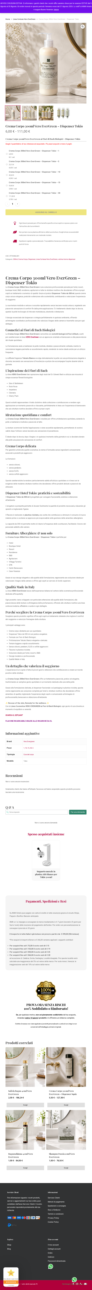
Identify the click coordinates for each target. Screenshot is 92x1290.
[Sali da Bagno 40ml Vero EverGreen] (25, 1067)
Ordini (50, 1253)
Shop (9, 1245)
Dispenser (31, 259)
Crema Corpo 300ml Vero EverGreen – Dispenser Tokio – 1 (34, 151)
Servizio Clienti (54, 1198)
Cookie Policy (53, 1222)
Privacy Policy (53, 1218)
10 (26, 748)
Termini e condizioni (56, 1214)
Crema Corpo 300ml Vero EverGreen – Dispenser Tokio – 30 (34, 193)
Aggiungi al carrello (46, 212)
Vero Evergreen (29, 741)
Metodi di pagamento (56, 1202)
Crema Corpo (23, 259)
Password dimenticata (56, 1261)
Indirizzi (51, 1257)
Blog (9, 1249)
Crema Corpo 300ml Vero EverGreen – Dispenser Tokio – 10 (34, 172)
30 (31, 748)
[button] (83, 27)
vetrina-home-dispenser (66, 259)
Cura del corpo (29, 754)
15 (28, 748)
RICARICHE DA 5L (45, 721)
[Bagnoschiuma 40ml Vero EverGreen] (25, 1130)
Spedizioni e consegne (57, 1206)
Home (7, 19)
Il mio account (53, 1245)
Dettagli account (54, 1249)
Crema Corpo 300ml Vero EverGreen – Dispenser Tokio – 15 (34, 182)
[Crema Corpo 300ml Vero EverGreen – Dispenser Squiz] (66, 1067)
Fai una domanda (78, 812)
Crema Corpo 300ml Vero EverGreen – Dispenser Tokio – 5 (34, 161)
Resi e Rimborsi (54, 1210)
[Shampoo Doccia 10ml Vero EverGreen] (66, 1130)
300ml (15, 259)
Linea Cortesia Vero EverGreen (24, 19)
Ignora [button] (56, 10)
